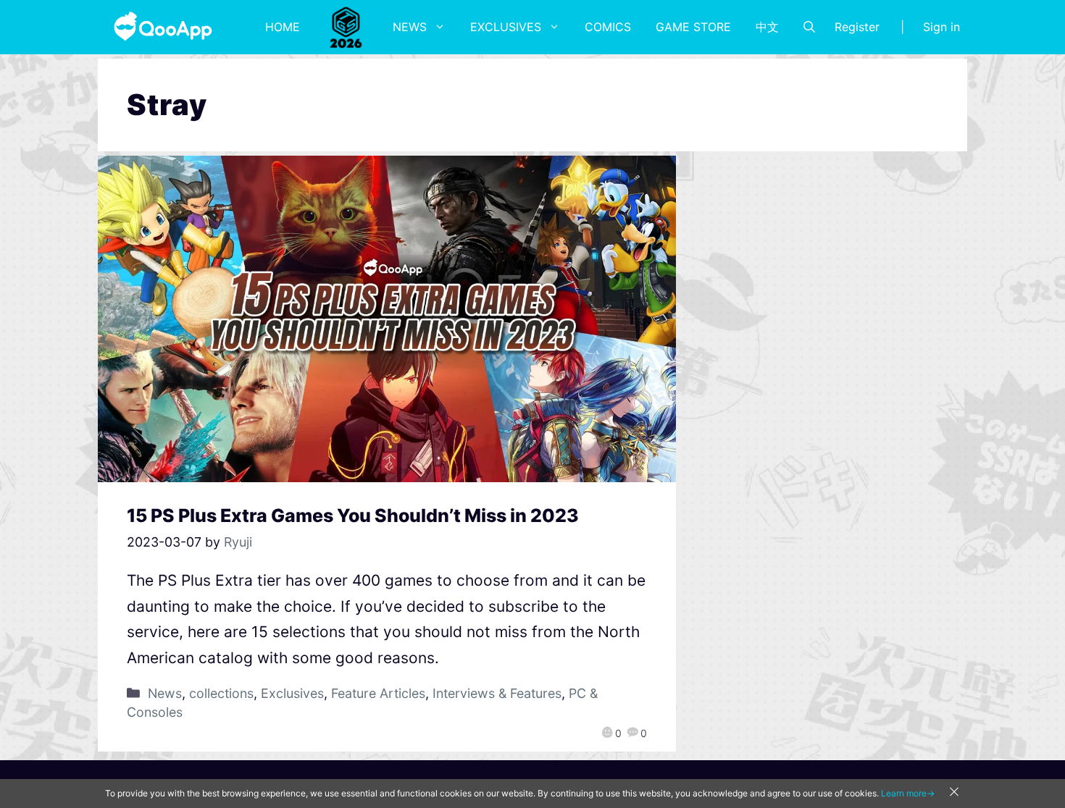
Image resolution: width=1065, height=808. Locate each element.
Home (282, 27)
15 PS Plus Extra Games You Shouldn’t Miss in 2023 (353, 515)
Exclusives (505, 27)
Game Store (693, 27)
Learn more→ (908, 793)
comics (608, 27)
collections (221, 693)
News (410, 27)
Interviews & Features (497, 693)
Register (857, 27)
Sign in (941, 27)
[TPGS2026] (346, 27)
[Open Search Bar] (809, 27)
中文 (767, 27)
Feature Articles (378, 693)
